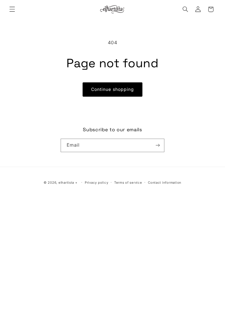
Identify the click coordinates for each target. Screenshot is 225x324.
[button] (12, 9)
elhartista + (68, 183)
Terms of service (128, 183)
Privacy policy (96, 183)
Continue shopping (112, 89)
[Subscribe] (157, 145)
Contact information (164, 183)
